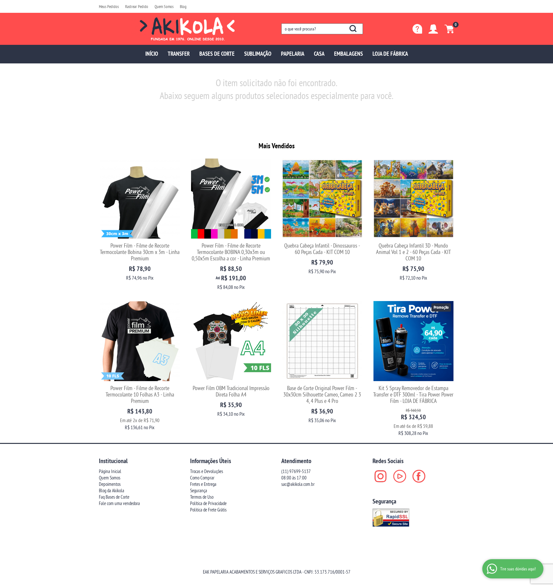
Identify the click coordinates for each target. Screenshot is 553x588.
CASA (319, 53)
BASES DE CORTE (217, 53)
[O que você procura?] (353, 28)
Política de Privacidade (208, 503)
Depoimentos (110, 484)
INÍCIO (151, 53)
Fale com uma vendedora (119, 503)
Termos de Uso (201, 497)
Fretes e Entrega (203, 484)
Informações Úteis (210, 461)
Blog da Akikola (111, 490)
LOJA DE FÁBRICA (390, 53)
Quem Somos (164, 6)
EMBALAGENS (348, 53)
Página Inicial (110, 471)
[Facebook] (419, 476)
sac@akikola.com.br (298, 484)
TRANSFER (179, 53)
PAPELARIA (292, 53)
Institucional (113, 461)
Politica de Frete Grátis (208, 510)
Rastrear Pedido (136, 6)
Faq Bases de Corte (114, 497)
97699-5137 (296, 471)
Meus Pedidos (109, 6)
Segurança (198, 490)
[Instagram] (381, 476)
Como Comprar (202, 478)
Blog (183, 6)
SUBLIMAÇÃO (257, 53)
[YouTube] (400, 476)
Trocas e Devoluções (206, 471)
